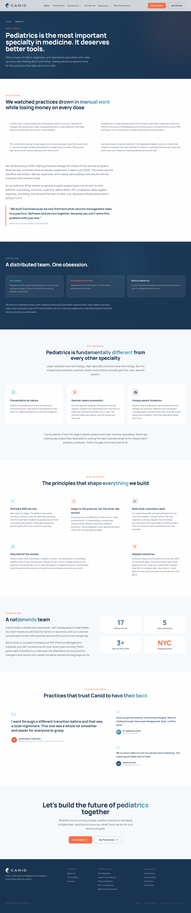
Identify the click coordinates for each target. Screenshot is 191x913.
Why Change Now (122, 5)
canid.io (138, 903)
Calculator (148, 881)
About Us (71, 873)
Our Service (90, 5)
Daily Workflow (104, 873)
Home (8, 21)
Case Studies (150, 877)
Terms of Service (151, 903)
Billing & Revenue (105, 881)
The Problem (58, 5)
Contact (71, 881)
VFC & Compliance (106, 885)
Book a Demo (157, 5)
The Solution (73, 5)
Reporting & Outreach (107, 889)
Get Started (176, 5)
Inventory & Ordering (107, 877)
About (47, 5)
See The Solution (107, 839)
